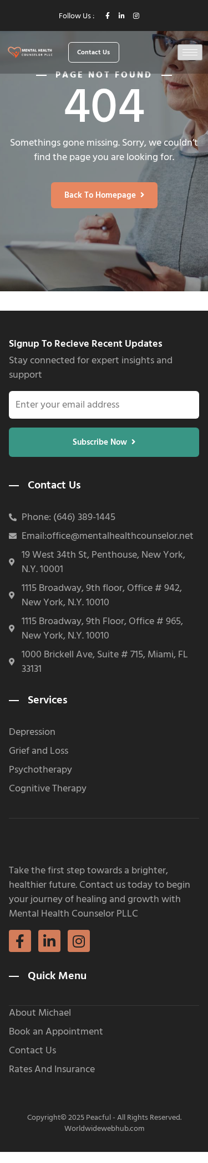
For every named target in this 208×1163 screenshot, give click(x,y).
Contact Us (32, 1050)
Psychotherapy (40, 770)
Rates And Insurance (52, 1069)
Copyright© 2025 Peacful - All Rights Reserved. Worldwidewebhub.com (104, 1123)
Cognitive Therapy (48, 788)
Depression (32, 732)
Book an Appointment (56, 1032)
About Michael (40, 1013)
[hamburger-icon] (189, 52)
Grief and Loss (38, 751)
